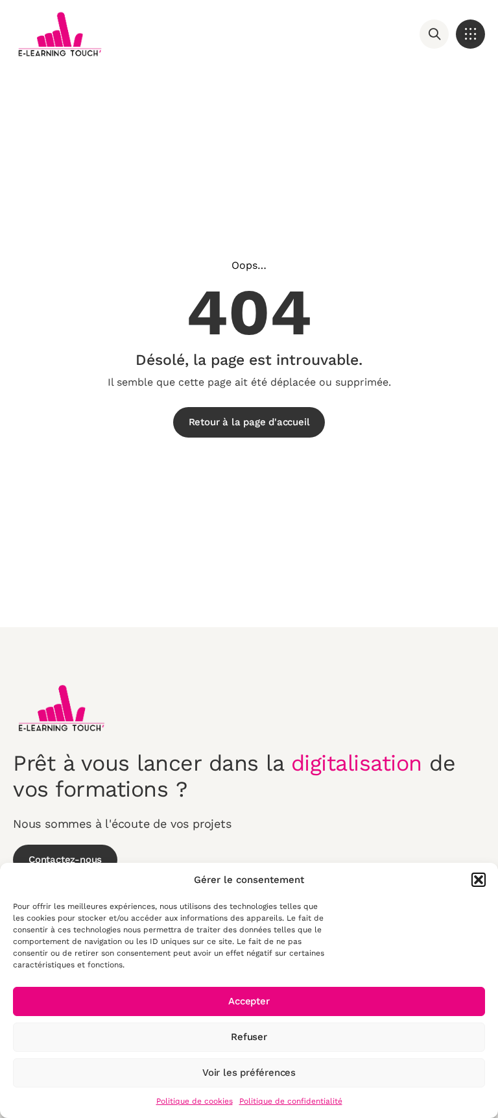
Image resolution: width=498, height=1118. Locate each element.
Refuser (249, 1037)
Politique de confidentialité (290, 1101)
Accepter (248, 1001)
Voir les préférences (249, 1072)
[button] (478, 879)
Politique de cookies (194, 1101)
